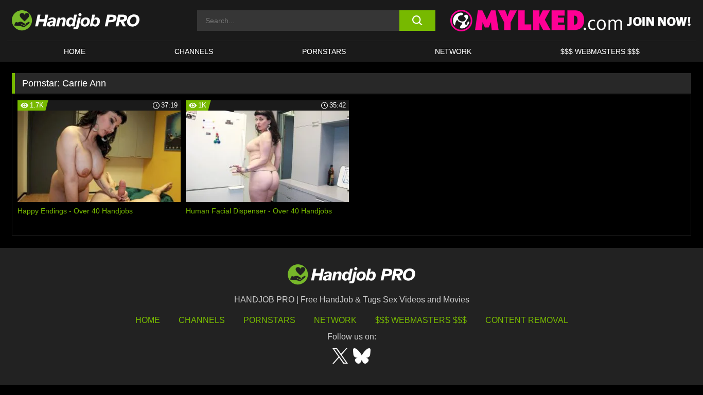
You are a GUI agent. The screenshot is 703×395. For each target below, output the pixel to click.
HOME (74, 51)
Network (453, 51)
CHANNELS (193, 51)
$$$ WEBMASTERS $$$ (600, 51)
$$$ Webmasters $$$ (421, 320)
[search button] (417, 20)
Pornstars (324, 51)
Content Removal (526, 320)
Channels (202, 320)
